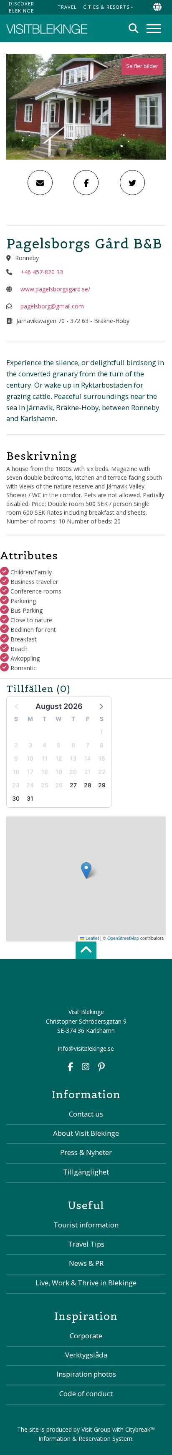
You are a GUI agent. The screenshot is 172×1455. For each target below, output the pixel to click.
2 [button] (16, 745)
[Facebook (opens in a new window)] (70, 1068)
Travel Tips (86, 1244)
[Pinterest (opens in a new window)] (101, 1068)
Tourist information (86, 1225)
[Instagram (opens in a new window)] (85, 1068)
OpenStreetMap (123, 938)
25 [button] (44, 785)
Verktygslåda (86, 1355)
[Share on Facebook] (86, 182)
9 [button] (16, 758)
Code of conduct (86, 1393)
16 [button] (16, 771)
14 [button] (87, 758)
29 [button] (102, 785)
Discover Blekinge (21, 7)
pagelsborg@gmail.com (52, 306)
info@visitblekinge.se (86, 1048)
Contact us (86, 1114)
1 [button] (101, 731)
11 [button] (45, 758)
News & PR (86, 1263)
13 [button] (73, 758)
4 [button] (44, 745)
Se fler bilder (142, 66)
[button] (100, 706)
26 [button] (59, 785)
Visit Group (96, 1429)
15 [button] (102, 758)
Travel (67, 7)
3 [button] (30, 745)
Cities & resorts (106, 7)
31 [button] (30, 798)
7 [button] (87, 745)
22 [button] (102, 771)
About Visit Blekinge (86, 1133)
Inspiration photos (86, 1374)
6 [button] (73, 745)
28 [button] (87, 785)
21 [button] (87, 771)
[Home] (46, 28)
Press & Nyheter (86, 1152)
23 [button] (16, 785)
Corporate (86, 1335)
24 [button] (30, 785)
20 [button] (73, 771)
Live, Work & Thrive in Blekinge (86, 1282)
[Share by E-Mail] (40, 182)
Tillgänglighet (86, 1172)
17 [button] (30, 771)
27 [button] (73, 785)
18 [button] (44, 771)
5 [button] (59, 745)
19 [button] (59, 771)
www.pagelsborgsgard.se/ (55, 289)
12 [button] (59, 758)
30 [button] (16, 798)
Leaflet (91, 938)
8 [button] (102, 745)
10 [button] (30, 758)
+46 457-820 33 (41, 272)
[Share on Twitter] (132, 182)
